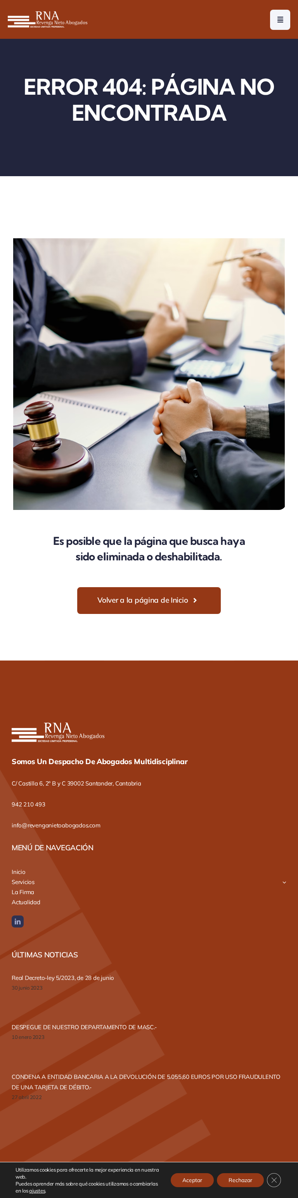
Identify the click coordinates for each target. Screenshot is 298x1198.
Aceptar (192, 1180)
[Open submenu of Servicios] (284, 882)
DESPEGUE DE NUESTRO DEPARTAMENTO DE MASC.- (84, 1027)
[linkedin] (18, 921)
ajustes (37, 1191)
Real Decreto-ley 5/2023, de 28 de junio (63, 977)
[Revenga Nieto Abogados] (47, 14)
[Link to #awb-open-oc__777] (280, 20)
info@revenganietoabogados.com (56, 825)
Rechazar (240, 1180)
